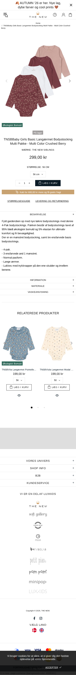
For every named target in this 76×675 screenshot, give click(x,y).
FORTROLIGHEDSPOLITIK (27, 667)
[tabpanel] (19, 363)
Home (38, 23)
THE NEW (38, 15)
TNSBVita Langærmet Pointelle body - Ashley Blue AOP (19, 369)
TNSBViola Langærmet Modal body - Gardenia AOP (57, 369)
